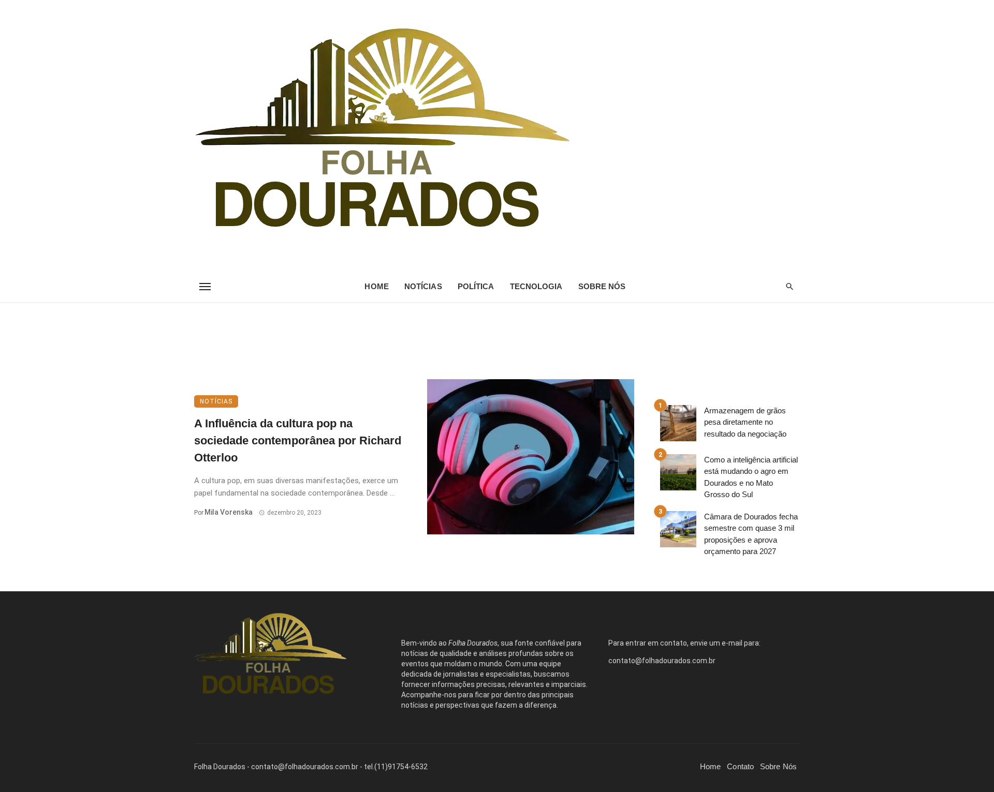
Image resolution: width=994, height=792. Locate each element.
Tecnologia (536, 286)
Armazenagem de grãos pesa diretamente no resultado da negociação (745, 422)
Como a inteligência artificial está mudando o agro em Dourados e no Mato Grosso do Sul (751, 477)
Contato (740, 766)
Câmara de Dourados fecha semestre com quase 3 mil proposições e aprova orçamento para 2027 (751, 534)
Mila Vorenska (228, 512)
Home (376, 286)
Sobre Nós (602, 286)
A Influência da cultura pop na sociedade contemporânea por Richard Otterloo (297, 440)
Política (476, 286)
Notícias (423, 286)
